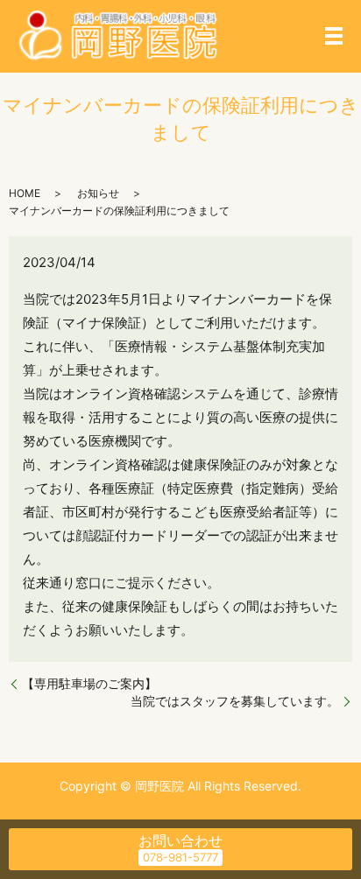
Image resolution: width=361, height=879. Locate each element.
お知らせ (98, 193)
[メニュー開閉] (334, 36)
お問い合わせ (180, 840)
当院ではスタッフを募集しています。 (235, 700)
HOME (24, 193)
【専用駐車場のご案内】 (89, 683)
